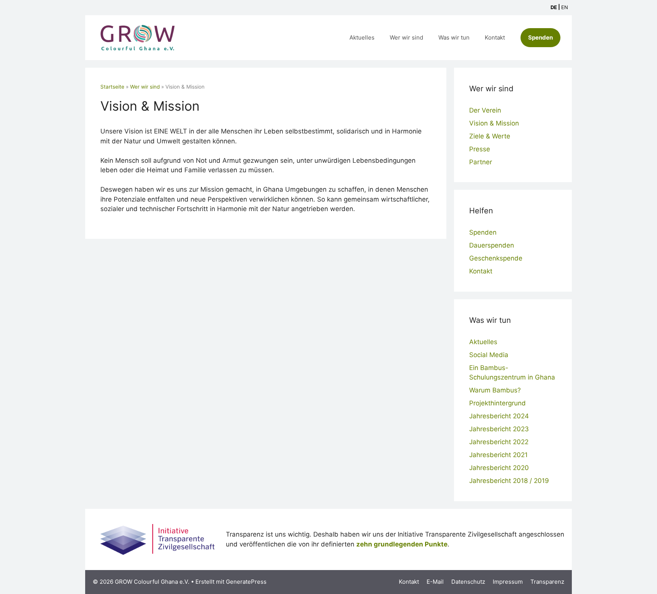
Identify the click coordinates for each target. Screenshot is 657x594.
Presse (479, 149)
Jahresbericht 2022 (498, 442)
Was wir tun (454, 37)
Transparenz (547, 581)
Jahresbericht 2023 (499, 429)
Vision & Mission (494, 123)
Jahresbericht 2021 (498, 455)
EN (564, 7)
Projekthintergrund (497, 403)
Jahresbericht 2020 (499, 468)
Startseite (112, 87)
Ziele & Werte (489, 136)
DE (554, 7)
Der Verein (485, 110)
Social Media (488, 355)
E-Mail (435, 581)
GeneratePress (246, 581)
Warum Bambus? (495, 390)
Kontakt (495, 37)
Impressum (508, 581)
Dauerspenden (491, 245)
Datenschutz (468, 581)
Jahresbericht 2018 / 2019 (509, 480)
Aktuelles (362, 37)
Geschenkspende (495, 258)
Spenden (540, 37)
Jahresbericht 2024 (499, 416)
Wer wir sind (406, 37)
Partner (480, 162)
